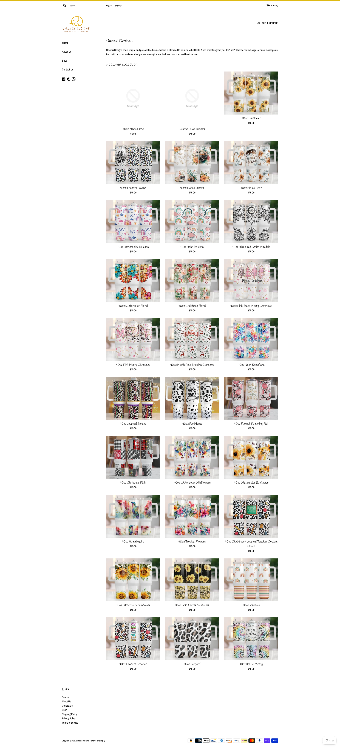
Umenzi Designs (82, 740)
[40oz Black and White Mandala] (251, 221)
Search (65, 697)
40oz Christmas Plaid (133, 483)
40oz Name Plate (133, 129)
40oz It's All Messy (251, 664)
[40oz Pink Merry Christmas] (133, 339)
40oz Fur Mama (192, 424)
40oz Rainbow (251, 605)
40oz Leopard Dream (133, 188)
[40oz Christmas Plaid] (133, 457)
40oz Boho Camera (192, 188)
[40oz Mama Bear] (251, 162)
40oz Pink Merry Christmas (133, 365)
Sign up (118, 5)
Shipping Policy (69, 714)
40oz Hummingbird (133, 542)
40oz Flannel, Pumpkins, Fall (251, 424)
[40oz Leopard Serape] (133, 398)
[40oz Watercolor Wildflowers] (192, 457)
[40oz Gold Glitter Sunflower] (192, 579)
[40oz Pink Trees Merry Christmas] (251, 280)
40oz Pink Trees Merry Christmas (251, 306)
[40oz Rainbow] (251, 579)
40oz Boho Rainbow (192, 247)
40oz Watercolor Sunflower (251, 483)
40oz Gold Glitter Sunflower (192, 605)
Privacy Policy (68, 718)
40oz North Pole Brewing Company (192, 365)
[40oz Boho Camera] (192, 162)
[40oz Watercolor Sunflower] (251, 457)
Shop (81, 60)
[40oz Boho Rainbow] (192, 221)
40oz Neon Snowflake (251, 365)
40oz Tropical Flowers (192, 542)
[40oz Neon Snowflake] (251, 339)
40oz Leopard (192, 664)
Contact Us (67, 69)
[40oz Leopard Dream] (133, 162)
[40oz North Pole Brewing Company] (192, 339)
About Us (67, 51)
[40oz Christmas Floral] (192, 280)
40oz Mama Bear (251, 188)
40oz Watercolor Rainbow (133, 247)
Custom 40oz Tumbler (192, 129)
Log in (109, 5)
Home (65, 43)
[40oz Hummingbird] (133, 516)
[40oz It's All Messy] (251, 638)
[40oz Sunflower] (251, 93)
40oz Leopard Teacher (133, 664)
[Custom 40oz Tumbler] (192, 98)
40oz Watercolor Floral (133, 306)
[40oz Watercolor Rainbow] (133, 221)
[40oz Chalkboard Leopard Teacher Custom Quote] (251, 516)
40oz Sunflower (251, 118)
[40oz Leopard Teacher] (133, 638)
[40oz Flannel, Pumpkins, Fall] (251, 398)
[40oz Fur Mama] (192, 398)
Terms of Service (70, 722)
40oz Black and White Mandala (251, 247)
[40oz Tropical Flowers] (192, 516)
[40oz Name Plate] (133, 98)
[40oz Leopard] (192, 638)
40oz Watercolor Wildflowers (192, 483)
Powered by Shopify (97, 740)
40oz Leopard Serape (133, 424)
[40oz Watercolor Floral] (133, 280)
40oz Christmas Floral (192, 306)
